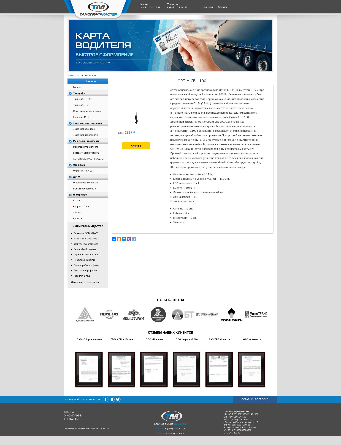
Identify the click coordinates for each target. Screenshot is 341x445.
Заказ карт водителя (84, 128)
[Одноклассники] (119, 239)
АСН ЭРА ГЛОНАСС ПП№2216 (88, 158)
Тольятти (172, 4)
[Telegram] (134, 239)
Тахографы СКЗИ (82, 98)
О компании (73, 415)
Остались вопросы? (255, 399)
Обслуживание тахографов (87, 111)
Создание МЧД (81, 117)
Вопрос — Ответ (81, 206)
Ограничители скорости (85, 182)
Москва (144, 4)
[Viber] (129, 239)
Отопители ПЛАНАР (83, 170)
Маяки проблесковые (84, 188)
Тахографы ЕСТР (82, 105)
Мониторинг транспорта (85, 146)
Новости (77, 218)
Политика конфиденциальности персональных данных (86, 428)
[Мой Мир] (124, 239)
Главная (77, 87)
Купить (136, 145)
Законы (77, 212)
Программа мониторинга (86, 152)
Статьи (76, 200)
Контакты (222, 7)
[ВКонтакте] (114, 239)
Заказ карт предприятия (85, 134)
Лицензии (208, 7)
